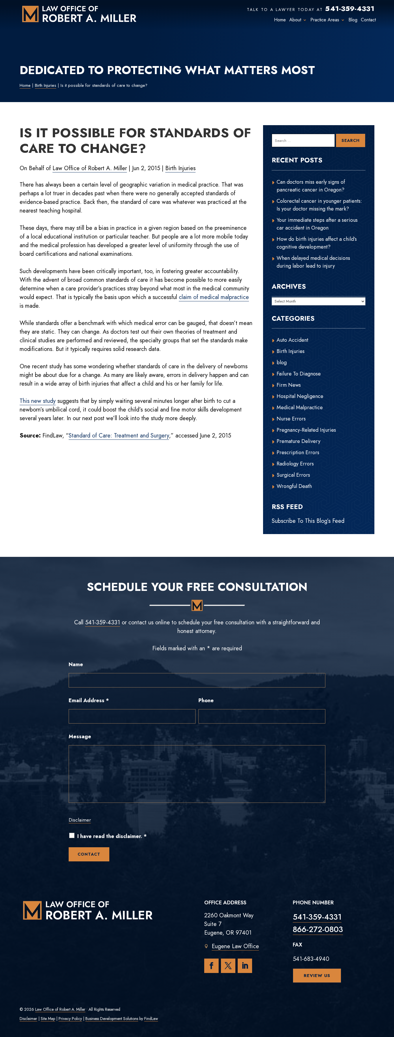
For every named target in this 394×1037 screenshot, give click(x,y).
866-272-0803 (318, 929)
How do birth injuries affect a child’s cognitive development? (317, 243)
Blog (352, 20)
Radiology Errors (295, 463)
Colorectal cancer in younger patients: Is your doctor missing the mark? (319, 205)
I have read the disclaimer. (112, 836)
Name (76, 664)
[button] (388, 995)
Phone (206, 700)
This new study (38, 401)
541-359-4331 (349, 8)
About (295, 20)
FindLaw (151, 1018)
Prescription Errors (298, 452)
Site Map (48, 1018)
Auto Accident (292, 340)
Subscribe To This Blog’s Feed (308, 521)
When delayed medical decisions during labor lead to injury (313, 262)
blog (282, 362)
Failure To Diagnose (299, 373)
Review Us (317, 975)
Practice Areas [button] (324, 20)
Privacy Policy (70, 1018)
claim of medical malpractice (214, 297)
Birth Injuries (180, 168)
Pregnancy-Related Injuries (306, 430)
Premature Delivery (298, 441)
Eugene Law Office (235, 946)
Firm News (289, 385)
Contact (368, 20)
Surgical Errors (293, 475)
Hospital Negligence (300, 396)
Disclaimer (80, 819)
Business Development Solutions (111, 1018)
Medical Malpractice (300, 407)
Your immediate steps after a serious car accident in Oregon (317, 224)
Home (280, 20)
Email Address (89, 700)
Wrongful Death (294, 486)
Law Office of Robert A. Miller (89, 168)
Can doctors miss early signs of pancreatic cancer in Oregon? (311, 186)
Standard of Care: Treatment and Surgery (119, 435)
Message (80, 736)
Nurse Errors (291, 418)
